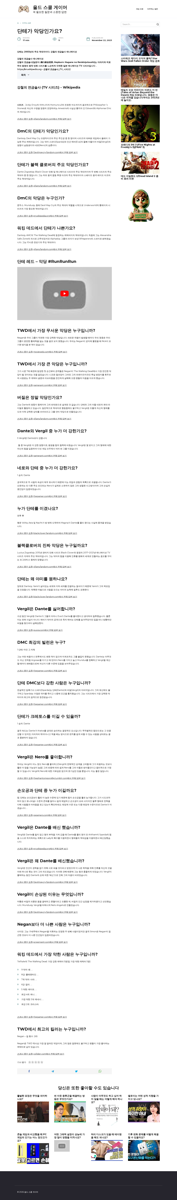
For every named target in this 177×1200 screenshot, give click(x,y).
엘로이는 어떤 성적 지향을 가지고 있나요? (143, 1097)
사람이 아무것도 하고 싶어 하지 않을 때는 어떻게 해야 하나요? (106, 1098)
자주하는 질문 (152, 9)
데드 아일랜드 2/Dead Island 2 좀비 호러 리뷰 (139, 177)
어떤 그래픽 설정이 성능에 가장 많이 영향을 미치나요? (69, 1136)
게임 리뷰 (139, 9)
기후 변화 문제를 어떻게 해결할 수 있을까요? (143, 1136)
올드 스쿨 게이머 (50, 7)
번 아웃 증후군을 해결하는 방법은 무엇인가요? (69, 1097)
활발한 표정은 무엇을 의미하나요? (32, 1097)
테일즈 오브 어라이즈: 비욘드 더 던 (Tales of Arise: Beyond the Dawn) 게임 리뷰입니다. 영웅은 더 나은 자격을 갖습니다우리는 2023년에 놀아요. (140, 95)
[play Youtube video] (64, 293)
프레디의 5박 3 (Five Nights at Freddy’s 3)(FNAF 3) (138, 146)
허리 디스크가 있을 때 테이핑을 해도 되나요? (106, 1136)
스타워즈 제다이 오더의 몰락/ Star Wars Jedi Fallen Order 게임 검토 (140, 59)
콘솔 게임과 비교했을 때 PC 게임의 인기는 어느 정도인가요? (32, 1137)
